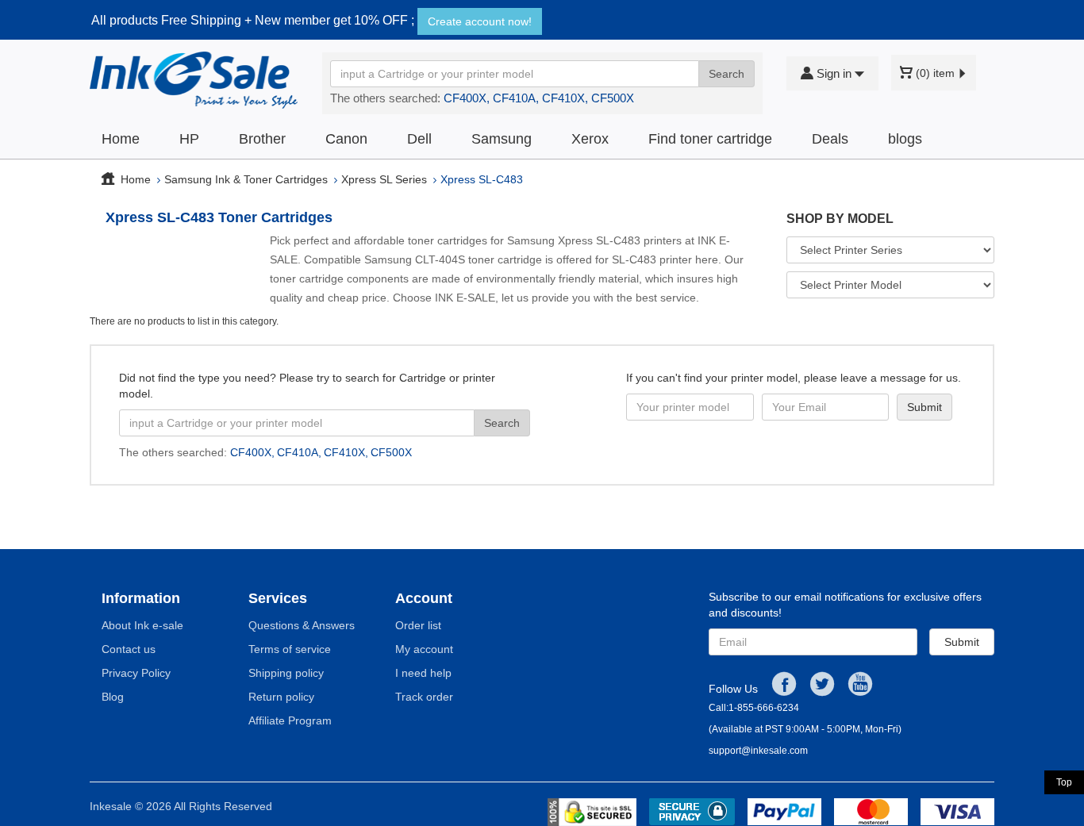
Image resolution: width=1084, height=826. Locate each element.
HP (189, 139)
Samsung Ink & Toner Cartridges (246, 179)
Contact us (129, 649)
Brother (262, 139)
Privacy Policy (136, 673)
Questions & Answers (301, 625)
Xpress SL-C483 (481, 179)
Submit (961, 642)
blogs (905, 139)
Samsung (501, 139)
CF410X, (565, 98)
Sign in (834, 73)
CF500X (612, 98)
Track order (424, 696)
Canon (346, 139)
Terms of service (289, 649)
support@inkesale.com (758, 750)
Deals (830, 139)
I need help (423, 673)
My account (424, 649)
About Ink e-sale (142, 625)
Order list (418, 625)
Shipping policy (286, 673)
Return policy (281, 696)
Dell (419, 139)
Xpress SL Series (384, 179)
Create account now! (480, 21)
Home (121, 139)
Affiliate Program (290, 720)
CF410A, (516, 98)
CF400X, (467, 98)
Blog (113, 696)
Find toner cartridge (710, 139)
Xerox (590, 139)
